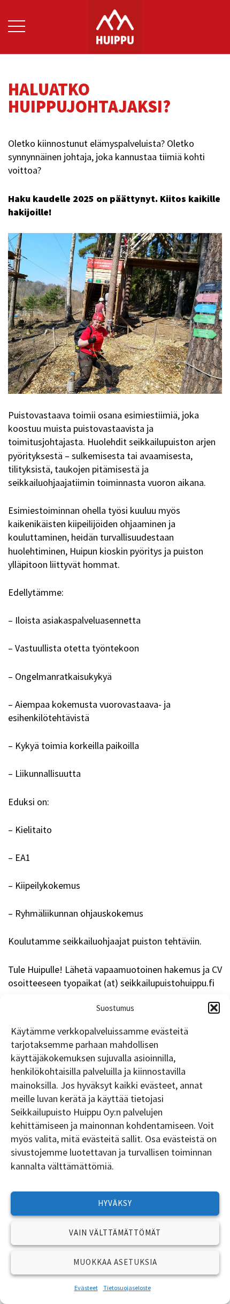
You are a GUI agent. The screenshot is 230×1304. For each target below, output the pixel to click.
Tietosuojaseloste (127, 1288)
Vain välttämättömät (115, 1232)
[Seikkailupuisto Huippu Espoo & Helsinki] (115, 25)
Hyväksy (115, 1203)
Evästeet (86, 1288)
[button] (214, 1007)
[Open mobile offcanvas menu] (16, 27)
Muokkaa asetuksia (115, 1262)
